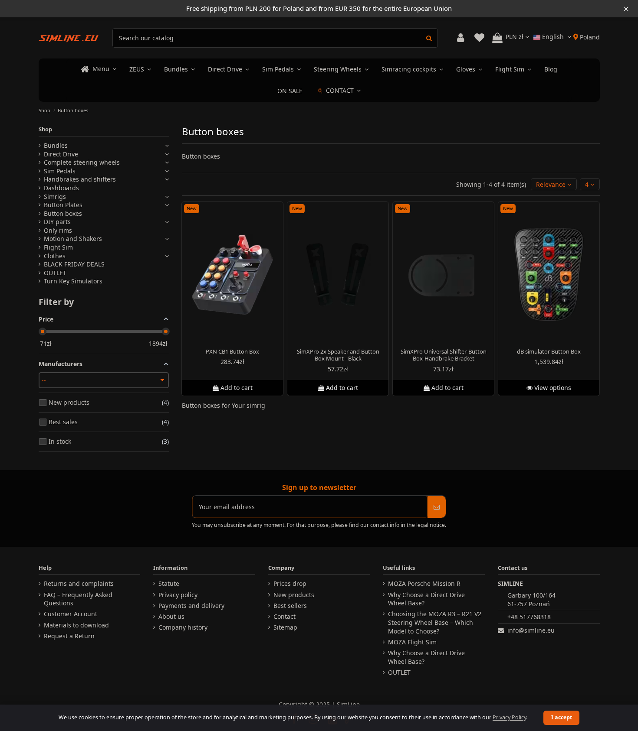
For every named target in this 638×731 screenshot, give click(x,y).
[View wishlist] (479, 37)
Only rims (58, 230)
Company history (182, 627)
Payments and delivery (191, 605)
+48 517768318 (529, 617)
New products (293, 595)
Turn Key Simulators (73, 281)
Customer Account (70, 614)
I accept (561, 717)
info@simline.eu (531, 630)
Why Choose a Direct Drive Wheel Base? (426, 599)
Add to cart (236, 387)
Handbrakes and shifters (80, 179)
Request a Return (69, 636)
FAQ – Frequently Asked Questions (78, 599)
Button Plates (63, 205)
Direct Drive (61, 154)
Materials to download (76, 625)
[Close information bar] (626, 8)
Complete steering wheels (82, 162)
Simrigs (55, 196)
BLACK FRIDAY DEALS (74, 264)
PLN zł (515, 36)
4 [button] (587, 184)
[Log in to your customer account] (460, 37)
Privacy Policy (509, 717)
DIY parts (57, 222)
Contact (284, 616)
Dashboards (61, 188)
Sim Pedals (60, 171)
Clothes (55, 256)
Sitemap (285, 627)
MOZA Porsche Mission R (424, 583)
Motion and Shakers (73, 238)
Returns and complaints (79, 583)
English (553, 36)
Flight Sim (58, 247)
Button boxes (63, 213)
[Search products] (429, 38)
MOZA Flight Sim (412, 642)
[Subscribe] (437, 507)
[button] (553, 184)
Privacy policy (177, 595)
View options (552, 387)
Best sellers (290, 605)
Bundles (56, 145)
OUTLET (55, 273)
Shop (45, 129)
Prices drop (289, 583)
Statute (168, 583)
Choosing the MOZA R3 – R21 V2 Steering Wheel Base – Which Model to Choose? (434, 622)
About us (171, 616)
